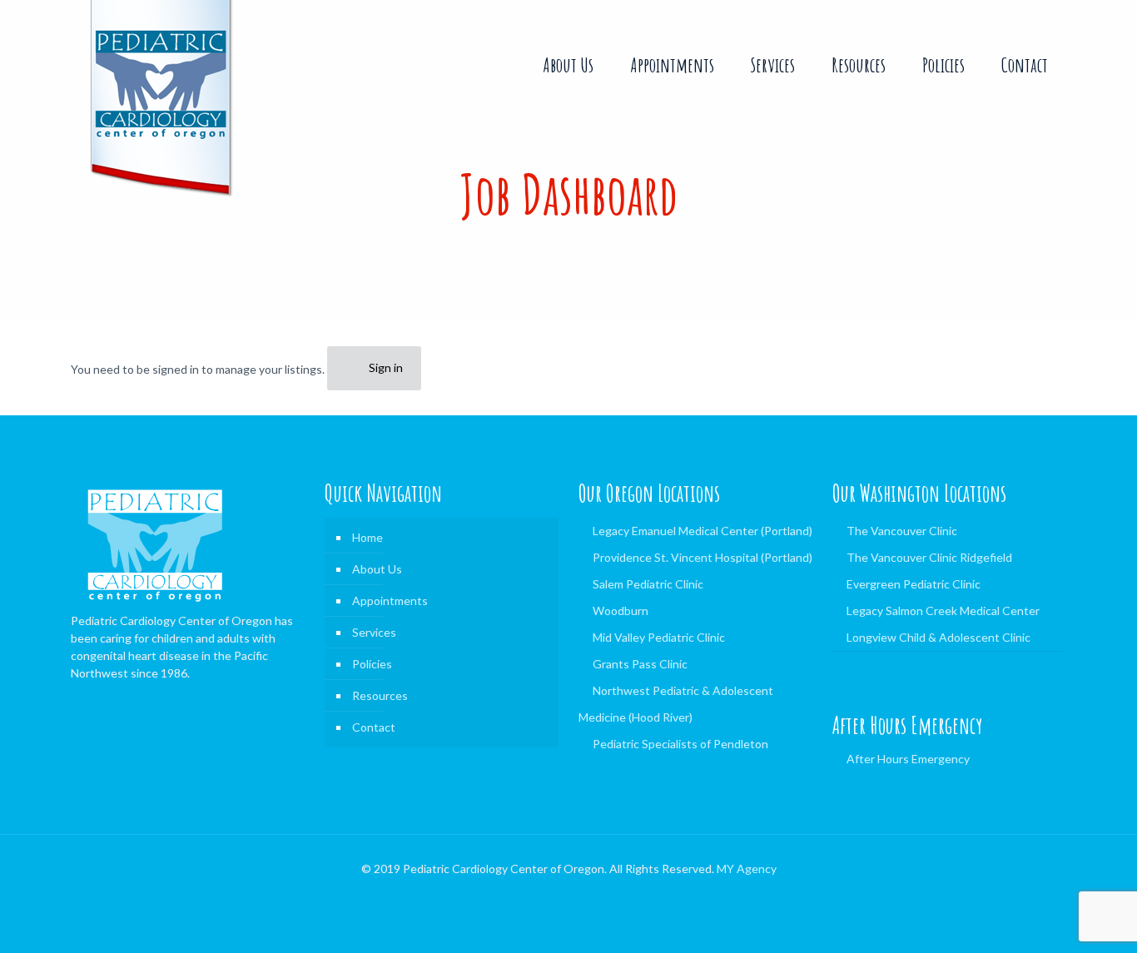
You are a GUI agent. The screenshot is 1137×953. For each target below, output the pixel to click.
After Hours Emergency (908, 759)
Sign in (386, 367)
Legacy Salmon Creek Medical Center (943, 610)
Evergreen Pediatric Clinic (914, 584)
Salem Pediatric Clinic (648, 584)
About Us (377, 569)
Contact (373, 727)
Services (374, 632)
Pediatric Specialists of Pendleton (680, 744)
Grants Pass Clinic (640, 664)
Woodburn (620, 610)
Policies (372, 664)
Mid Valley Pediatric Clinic (659, 637)
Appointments (390, 600)
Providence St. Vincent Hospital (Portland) (702, 557)
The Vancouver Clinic (902, 531)
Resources (380, 695)
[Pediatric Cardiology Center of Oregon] (160, 99)
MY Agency (747, 868)
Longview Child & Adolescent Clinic (938, 637)
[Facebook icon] (569, 893)
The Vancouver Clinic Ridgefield (929, 557)
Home (367, 537)
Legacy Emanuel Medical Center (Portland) (702, 531)
